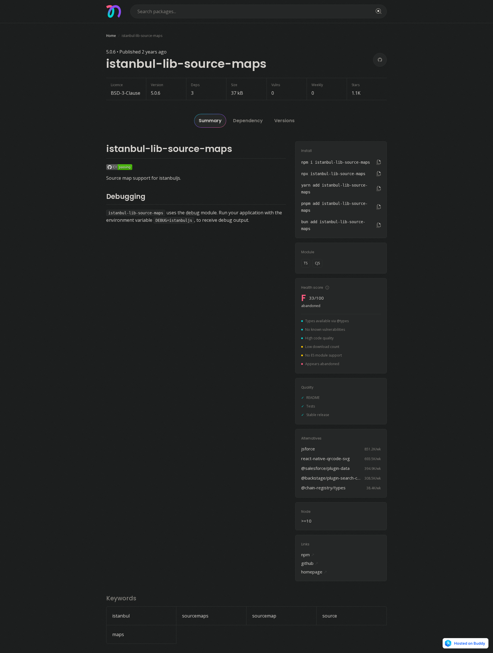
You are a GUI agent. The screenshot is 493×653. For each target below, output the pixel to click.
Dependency (248, 120)
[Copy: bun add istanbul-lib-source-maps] (378, 225)
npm (308, 554)
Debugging (125, 196)
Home (111, 35)
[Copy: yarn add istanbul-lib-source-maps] (378, 188)
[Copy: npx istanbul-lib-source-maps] (378, 173)
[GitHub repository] (380, 60)
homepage (314, 572)
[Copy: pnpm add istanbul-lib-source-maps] (378, 206)
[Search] (377, 11)
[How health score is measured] (327, 287)
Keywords (121, 598)
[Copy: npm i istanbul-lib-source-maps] (378, 162)
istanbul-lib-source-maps (169, 148)
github (309, 563)
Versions (284, 120)
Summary (210, 120)
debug (193, 212)
